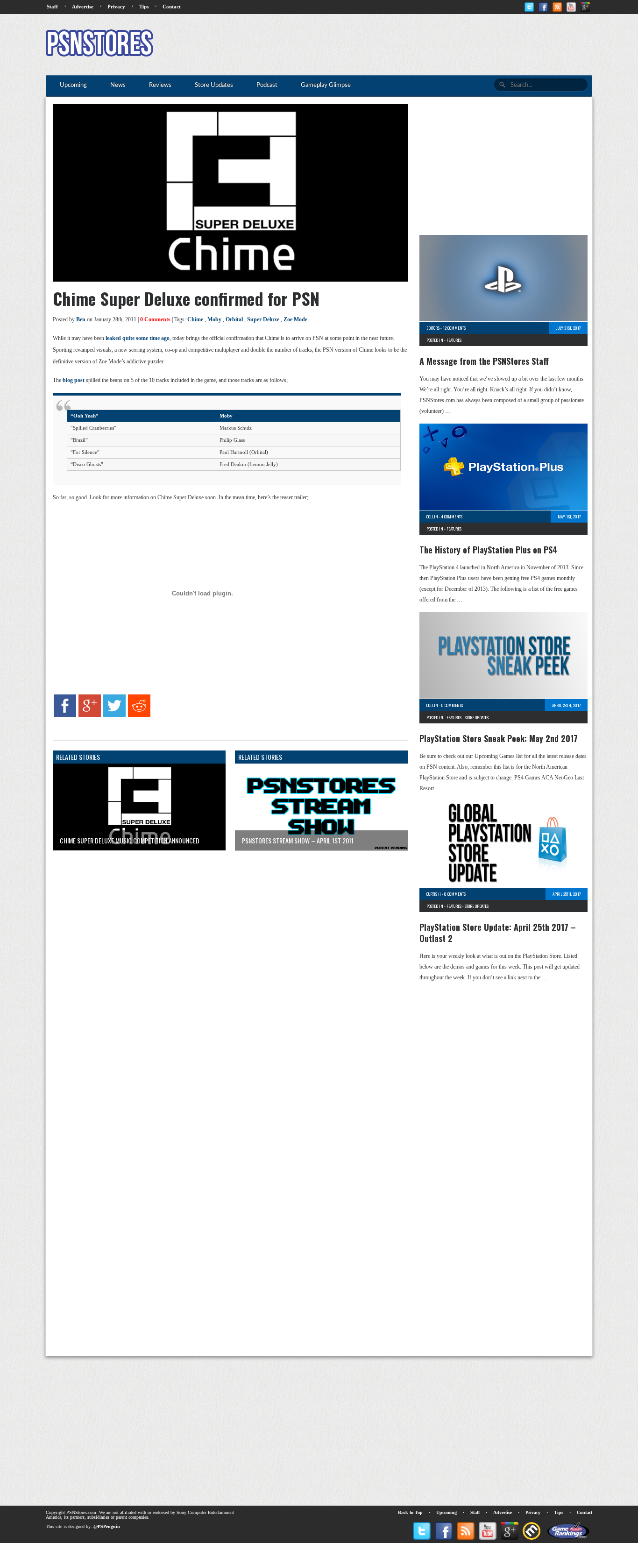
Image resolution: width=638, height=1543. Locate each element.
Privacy (116, 6)
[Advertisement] (422, 44)
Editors (433, 328)
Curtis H (433, 894)
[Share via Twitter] (114, 715)
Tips (144, 6)
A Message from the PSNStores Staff (484, 361)
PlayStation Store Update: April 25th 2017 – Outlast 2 (497, 932)
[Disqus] (223, 974)
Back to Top (410, 1512)
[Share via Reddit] (139, 715)
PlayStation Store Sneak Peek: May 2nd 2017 (498, 738)
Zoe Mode (295, 319)
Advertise (82, 6)
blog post (74, 380)
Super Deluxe (263, 319)
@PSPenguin (106, 1526)
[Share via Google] (89, 715)
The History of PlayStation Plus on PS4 (488, 550)
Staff (52, 6)
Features (454, 340)
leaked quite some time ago (138, 338)
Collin (432, 516)
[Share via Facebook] (65, 715)
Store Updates (477, 717)
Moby (214, 319)
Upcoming (446, 1512)
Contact (172, 6)
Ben (80, 319)
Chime (195, 319)
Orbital (234, 319)
